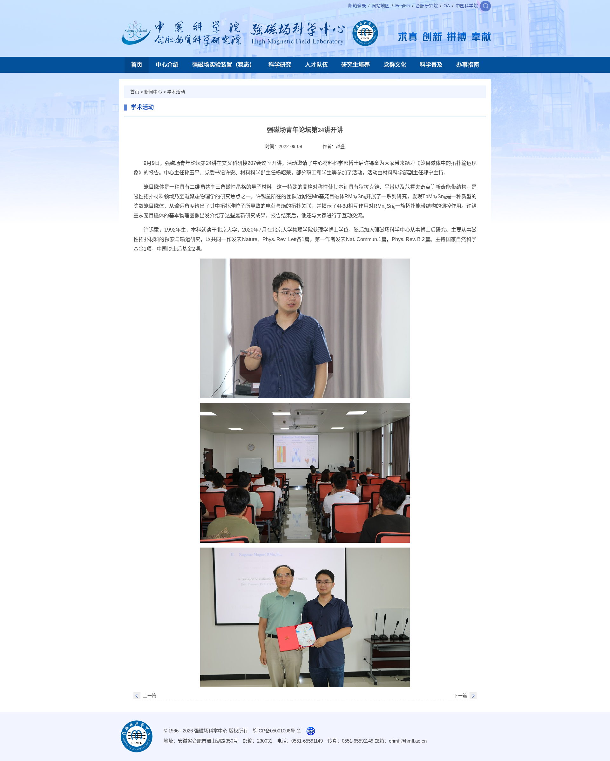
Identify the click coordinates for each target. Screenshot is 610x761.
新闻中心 (153, 91)
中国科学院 (467, 5)
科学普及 (431, 65)
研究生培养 (355, 65)
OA (447, 5)
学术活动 (176, 91)
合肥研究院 (427, 5)
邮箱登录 (357, 5)
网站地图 (381, 5)
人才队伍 (316, 65)
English (402, 5)
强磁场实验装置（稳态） (223, 65)
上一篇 (149, 695)
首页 (136, 65)
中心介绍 (167, 65)
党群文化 (394, 65)
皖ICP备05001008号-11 (277, 730)
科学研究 (279, 65)
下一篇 (460, 695)
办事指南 (467, 65)
